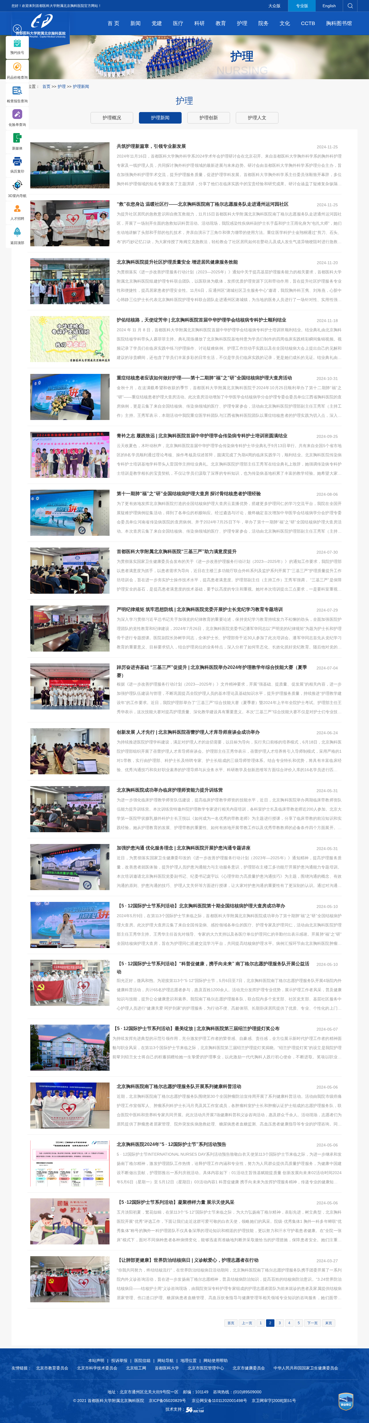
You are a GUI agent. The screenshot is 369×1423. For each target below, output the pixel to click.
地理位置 (188, 1360)
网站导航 (165, 1360)
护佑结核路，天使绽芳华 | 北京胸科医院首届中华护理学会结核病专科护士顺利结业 (201, 319)
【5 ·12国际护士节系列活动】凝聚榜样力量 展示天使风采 (175, 1202)
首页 (46, 86)
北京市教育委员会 (52, 1368)
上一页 (247, 1323)
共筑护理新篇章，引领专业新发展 (151, 146)
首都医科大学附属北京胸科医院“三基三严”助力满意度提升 (177, 551)
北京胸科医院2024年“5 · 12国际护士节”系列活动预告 (171, 1144)
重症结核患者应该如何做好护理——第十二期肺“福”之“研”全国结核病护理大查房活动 (204, 377)
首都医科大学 (167, 1368)
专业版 (302, 5)
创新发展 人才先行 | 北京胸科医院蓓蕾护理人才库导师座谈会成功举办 (188, 732)
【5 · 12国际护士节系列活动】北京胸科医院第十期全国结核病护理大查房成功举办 (201, 905)
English (329, 5)
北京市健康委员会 (249, 1368)
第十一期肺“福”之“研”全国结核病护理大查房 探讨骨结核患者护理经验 (189, 493)
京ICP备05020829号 (167, 1400)
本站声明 (96, 1360)
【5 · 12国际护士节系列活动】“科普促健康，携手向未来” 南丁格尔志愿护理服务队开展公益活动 (213, 967)
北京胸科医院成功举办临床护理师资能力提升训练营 (170, 790)
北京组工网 (136, 1368)
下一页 (312, 1323)
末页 (328, 1323)
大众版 (274, 5)
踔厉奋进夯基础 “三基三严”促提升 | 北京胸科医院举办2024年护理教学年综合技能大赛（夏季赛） (212, 671)
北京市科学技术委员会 (97, 1368)
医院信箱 (142, 1360)
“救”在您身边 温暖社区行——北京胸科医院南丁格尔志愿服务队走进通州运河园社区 (203, 204)
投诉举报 (119, 1360)
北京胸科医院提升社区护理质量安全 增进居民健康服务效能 (177, 262)
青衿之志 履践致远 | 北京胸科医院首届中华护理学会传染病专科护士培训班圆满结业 (202, 435)
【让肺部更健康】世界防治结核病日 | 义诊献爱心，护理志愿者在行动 (188, 1260)
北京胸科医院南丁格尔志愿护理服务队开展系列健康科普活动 (179, 1086)
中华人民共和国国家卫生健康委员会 (306, 1368)
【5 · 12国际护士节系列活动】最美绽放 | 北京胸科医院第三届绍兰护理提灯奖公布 (196, 1028)
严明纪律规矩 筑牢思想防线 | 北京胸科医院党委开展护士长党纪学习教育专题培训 (200, 609)
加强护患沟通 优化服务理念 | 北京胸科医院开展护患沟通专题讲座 (184, 847)
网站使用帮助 (216, 1360)
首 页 (113, 23)
